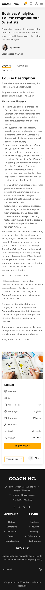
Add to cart (21, 446)
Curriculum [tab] (22, 65)
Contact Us (11, 526)
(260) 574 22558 (24, 499)
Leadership (11, 531)
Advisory (34, 531)
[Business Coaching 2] (10, 3)
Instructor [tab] (7, 70)
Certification (35, 541)
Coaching (34, 522)
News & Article (12, 541)
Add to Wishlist (15, 459)
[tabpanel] (22, 209)
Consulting (34, 526)
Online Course (34, 536)
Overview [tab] (6, 65)
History (11, 522)
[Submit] (39, 569)
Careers (11, 536)
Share (38, 458)
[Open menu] (42, 4)
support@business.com (24, 495)
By (15, 47)
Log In (36, 4)
